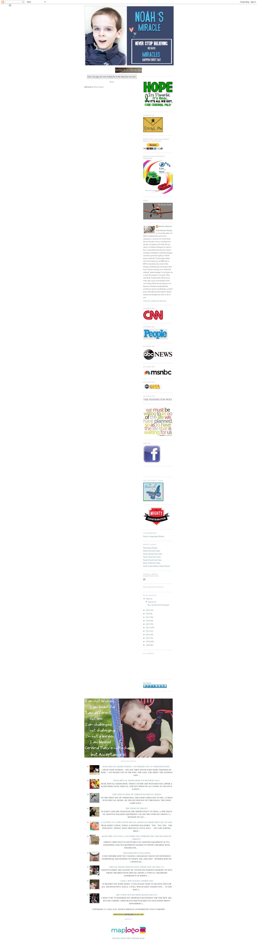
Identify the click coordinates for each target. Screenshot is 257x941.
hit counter (147, 683)
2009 (148, 645)
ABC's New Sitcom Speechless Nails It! (136, 895)
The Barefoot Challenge (136, 853)
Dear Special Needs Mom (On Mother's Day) (137, 780)
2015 (148, 624)
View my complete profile (155, 301)
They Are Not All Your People (158, 605)
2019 (148, 610)
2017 (148, 617)
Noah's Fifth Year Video (151, 563)
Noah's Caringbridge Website (153, 536)
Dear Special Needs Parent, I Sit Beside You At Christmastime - (137, 766)
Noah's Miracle (165, 226)
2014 (148, 627)
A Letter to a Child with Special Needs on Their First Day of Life (136, 822)
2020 (148, 598)
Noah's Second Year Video (152, 554)
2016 (148, 620)
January (151, 602)
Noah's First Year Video (151, 551)
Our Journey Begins (150, 548)
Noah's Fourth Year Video (152, 560)
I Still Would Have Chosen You (136, 881)
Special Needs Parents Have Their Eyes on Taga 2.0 (136, 867)
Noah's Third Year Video (152, 557)
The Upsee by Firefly (137, 808)
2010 (148, 641)
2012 (148, 634)
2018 (148, 613)
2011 (148, 638)
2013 (148, 631)
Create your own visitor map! (128, 938)
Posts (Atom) (98, 87)
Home (112, 82)
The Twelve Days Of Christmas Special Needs (136, 794)
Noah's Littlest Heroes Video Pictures (156, 566)
